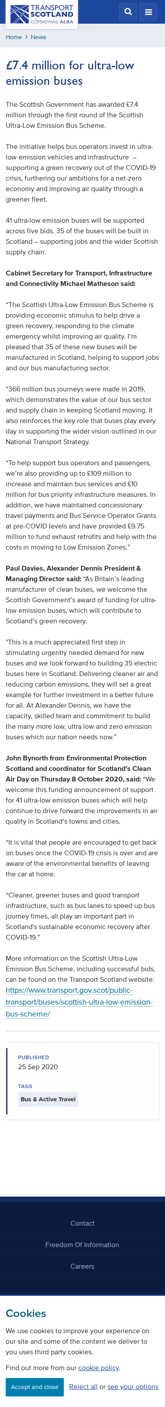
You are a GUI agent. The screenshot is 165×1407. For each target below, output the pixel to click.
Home (14, 37)
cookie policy (98, 1367)
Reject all (83, 1386)
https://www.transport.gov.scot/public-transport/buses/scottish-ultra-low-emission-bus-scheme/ (79, 1002)
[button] (128, 12)
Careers (82, 1266)
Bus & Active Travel (48, 1099)
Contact (82, 1223)
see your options (132, 1386)
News (38, 37)
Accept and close (35, 1387)
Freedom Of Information (82, 1244)
